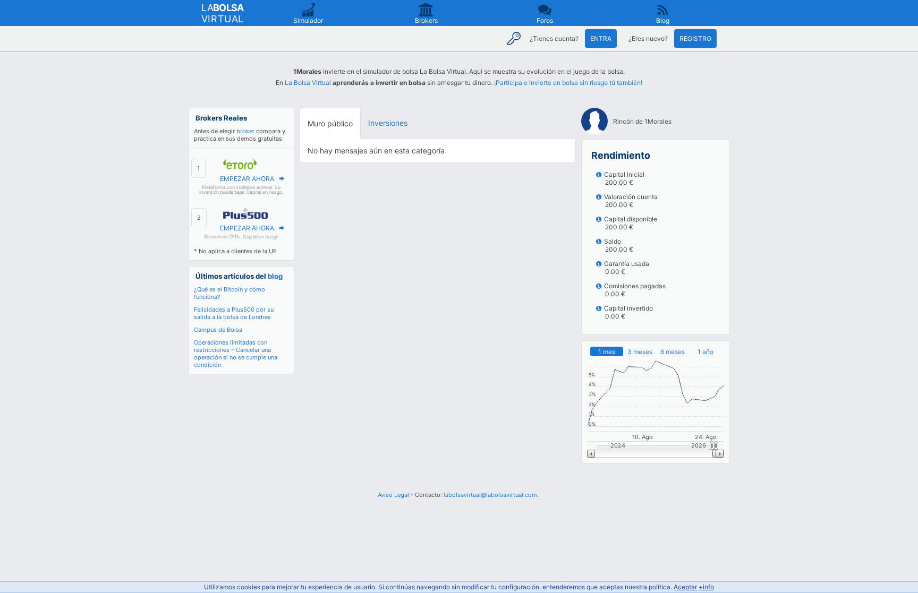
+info (706, 587)
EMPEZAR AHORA (247, 179)
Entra (600, 38)
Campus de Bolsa (218, 329)
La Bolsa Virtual (308, 83)
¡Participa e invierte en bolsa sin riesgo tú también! (568, 83)
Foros (545, 20)
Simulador (308, 20)
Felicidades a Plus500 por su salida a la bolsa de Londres (234, 313)
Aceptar (685, 587)
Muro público (330, 123)
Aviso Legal (393, 495)
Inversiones (387, 122)
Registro (695, 38)
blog (275, 276)
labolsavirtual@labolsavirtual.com (490, 495)
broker (245, 131)
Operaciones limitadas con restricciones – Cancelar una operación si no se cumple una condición (235, 353)
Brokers (426, 20)
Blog (662, 20)
